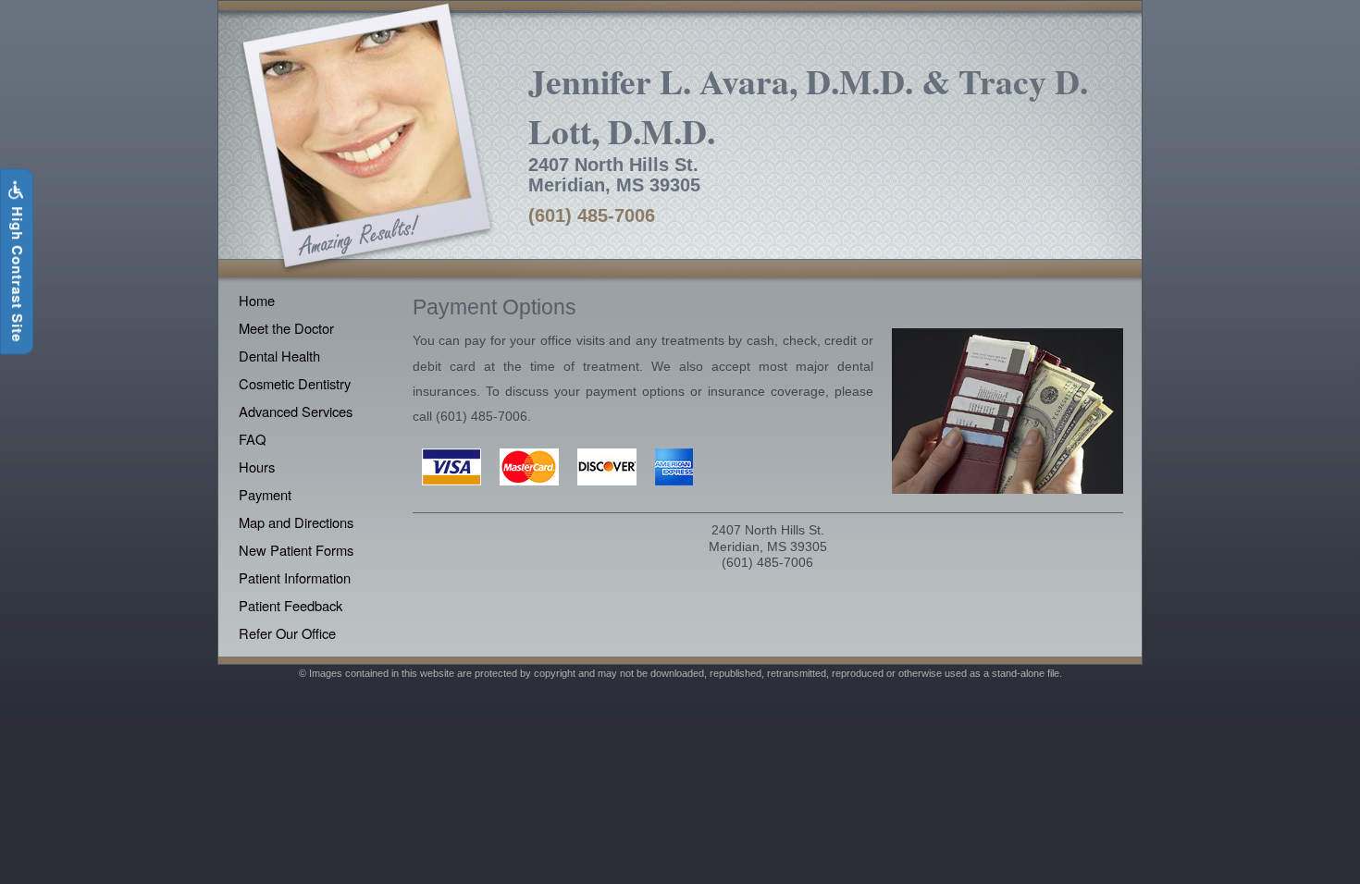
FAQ (252, 438)
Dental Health (279, 355)
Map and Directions (296, 522)
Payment (265, 494)
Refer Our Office (287, 633)
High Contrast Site (17, 272)
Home (257, 300)
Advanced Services (295, 411)
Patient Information (295, 577)
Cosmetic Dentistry (295, 383)
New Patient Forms (296, 549)
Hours (257, 466)
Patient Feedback (290, 605)
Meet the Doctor (286, 328)
